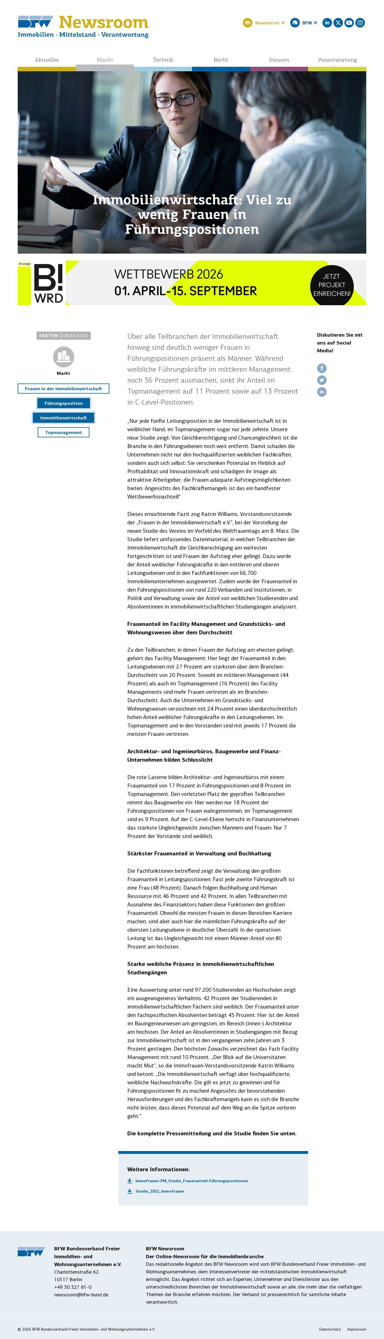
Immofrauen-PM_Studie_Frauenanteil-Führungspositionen (191, 1180)
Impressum (356, 1329)
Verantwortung (337, 60)
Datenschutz (330, 1329)
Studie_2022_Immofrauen (159, 1191)
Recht (221, 60)
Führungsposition (64, 403)
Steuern (279, 60)
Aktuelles (47, 60)
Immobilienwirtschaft (63, 418)
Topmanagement (63, 432)
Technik (163, 60)
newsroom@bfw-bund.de (81, 1295)
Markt (105, 60)
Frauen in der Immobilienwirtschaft (63, 388)
